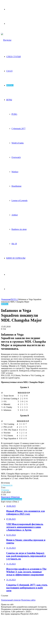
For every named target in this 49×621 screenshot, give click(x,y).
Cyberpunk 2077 (18, 128)
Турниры (5, 490)
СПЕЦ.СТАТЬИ (13, 56)
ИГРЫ (9, 100)
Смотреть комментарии (11, 499)
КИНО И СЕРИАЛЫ (15, 258)
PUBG (14, 114)
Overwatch (16, 157)
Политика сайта (28, 600)
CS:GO (9, 71)
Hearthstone (16, 186)
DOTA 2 (10, 85)
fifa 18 (14, 244)
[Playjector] (6, 40)
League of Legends (19, 200)
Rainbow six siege (19, 229)
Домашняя (5, 299)
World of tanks (17, 143)
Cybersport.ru (6, 485)
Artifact (14, 215)
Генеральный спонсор (11, 600)
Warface (14, 172)
